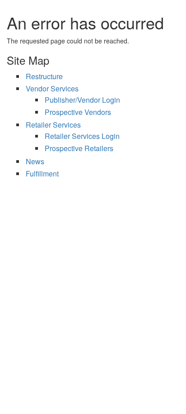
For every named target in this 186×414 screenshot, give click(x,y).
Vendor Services (52, 88)
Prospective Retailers (79, 148)
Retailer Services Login (82, 136)
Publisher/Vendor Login (82, 100)
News (35, 161)
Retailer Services (53, 124)
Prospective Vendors (78, 112)
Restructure (44, 76)
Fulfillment (42, 173)
